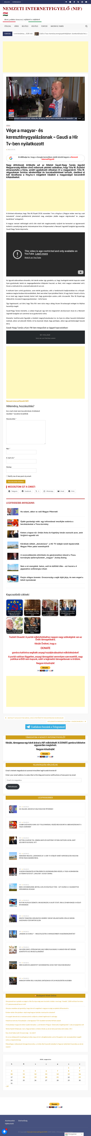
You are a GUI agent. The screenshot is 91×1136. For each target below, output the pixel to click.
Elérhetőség (22, 1121)
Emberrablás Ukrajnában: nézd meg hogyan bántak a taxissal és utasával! (30, 1012)
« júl (7, 1086)
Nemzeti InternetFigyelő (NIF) (37, 1132)
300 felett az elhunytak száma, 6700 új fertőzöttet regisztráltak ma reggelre (36, 718)
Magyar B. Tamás (57, 26)
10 (12, 1074)
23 (80, 1077)
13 (46, 1074)
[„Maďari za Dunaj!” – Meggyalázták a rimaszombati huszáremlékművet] (13, 934)
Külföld (35, 26)
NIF (20, 806)
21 (58, 1077)
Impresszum (16, 2)
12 (35, 1074)
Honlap (8, 467)
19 (35, 1077)
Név (8, 449)
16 (80, 1074)
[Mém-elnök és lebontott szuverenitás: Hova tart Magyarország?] (13, 965)
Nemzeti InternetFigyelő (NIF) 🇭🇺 (42, 11)
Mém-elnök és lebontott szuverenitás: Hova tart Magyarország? (45, 965)
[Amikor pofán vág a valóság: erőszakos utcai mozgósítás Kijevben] (13, 981)
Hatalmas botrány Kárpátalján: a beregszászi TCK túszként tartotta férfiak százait (33, 1021)
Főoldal (7, 26)
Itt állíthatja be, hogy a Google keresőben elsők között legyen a (48, 158)
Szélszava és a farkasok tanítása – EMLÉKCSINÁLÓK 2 (65, 721)
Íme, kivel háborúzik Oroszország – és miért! (21, 1033)
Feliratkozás (12, 787)
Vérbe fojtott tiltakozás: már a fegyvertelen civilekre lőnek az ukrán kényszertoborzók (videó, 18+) (39, 1029)
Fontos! (44, 26)
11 (24, 1074)
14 (58, 1074)
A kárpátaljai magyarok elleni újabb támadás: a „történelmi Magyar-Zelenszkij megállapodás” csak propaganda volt (45, 1025)
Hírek (16, 26)
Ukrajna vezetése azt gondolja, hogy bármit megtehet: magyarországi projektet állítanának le (37, 1008)
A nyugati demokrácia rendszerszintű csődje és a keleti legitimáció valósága (31, 1016)
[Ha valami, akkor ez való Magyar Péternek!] (13, 809)
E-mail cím (10, 458)
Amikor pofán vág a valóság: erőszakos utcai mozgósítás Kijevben (45, 980)
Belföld (25, 26)
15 (69, 1074)
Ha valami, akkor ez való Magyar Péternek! (36, 809)
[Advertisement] (45, 56)
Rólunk (7, 2)
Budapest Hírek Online (46, 995)
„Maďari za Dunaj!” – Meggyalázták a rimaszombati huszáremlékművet (47, 934)
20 (46, 1077)
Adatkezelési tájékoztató (10, 1122)
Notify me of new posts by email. (19, 476)
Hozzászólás (11, 419)
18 (24, 1077)
